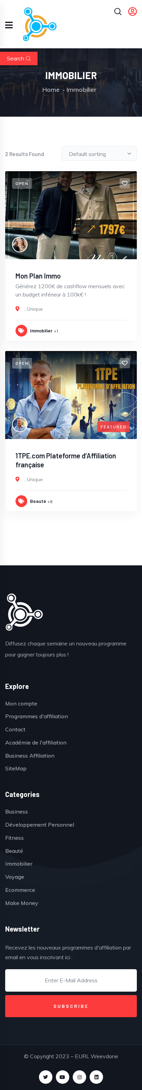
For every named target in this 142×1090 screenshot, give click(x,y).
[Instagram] (79, 1077)
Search (15, 58)
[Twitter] (45, 1077)
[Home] (24, 612)
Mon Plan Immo (38, 276)
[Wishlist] (125, 183)
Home (51, 90)
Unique (35, 309)
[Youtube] (62, 1077)
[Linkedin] (96, 1077)
